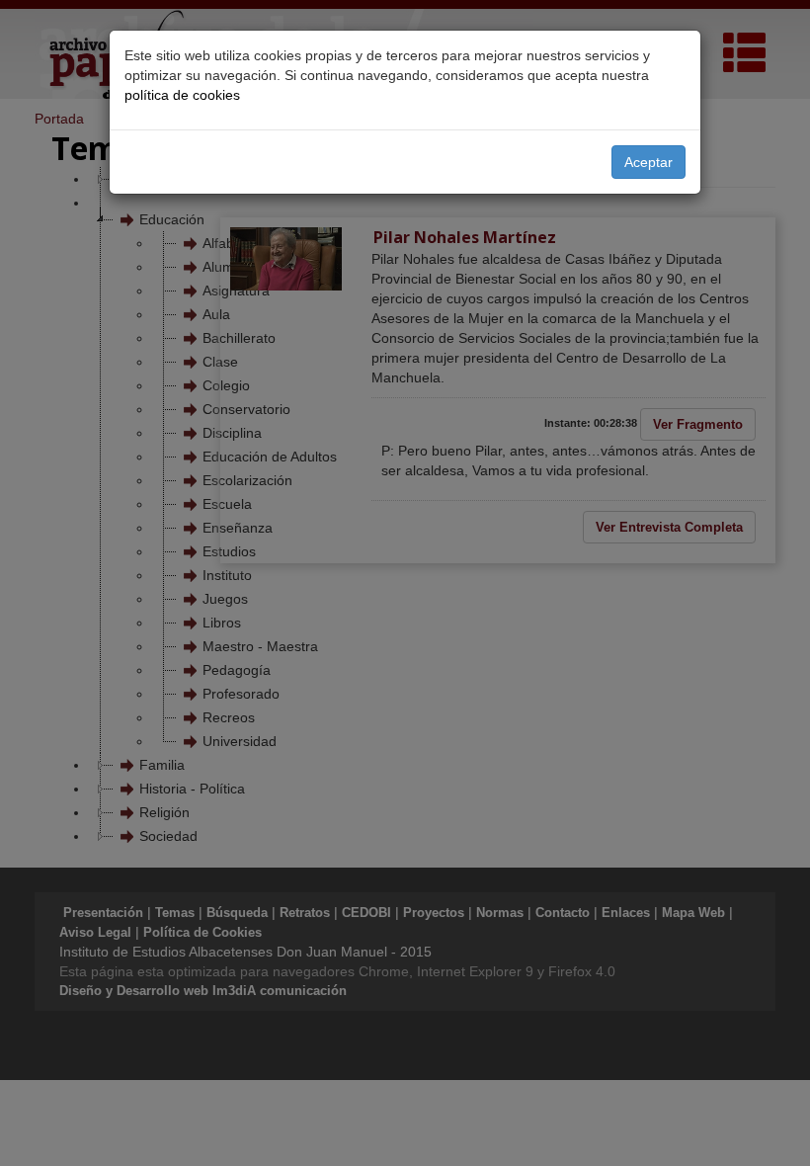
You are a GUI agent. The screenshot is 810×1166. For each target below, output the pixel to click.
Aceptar (648, 162)
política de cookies (182, 95)
